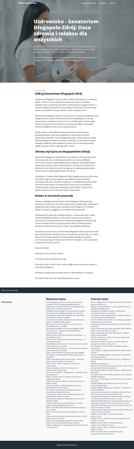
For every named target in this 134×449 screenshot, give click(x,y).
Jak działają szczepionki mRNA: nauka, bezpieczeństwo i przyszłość (65, 356)
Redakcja (102, 3)
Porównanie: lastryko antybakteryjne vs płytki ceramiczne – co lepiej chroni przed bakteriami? (111, 316)
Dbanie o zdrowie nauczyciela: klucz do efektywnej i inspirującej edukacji (64, 378)
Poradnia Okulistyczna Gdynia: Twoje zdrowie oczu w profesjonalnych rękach (109, 384)
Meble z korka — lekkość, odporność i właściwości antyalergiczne (63, 365)
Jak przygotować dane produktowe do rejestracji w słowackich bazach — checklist (64, 325)
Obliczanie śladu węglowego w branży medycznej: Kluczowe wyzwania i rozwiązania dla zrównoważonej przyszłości (111, 402)
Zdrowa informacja (27, 3)
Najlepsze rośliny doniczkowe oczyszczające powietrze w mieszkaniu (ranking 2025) (111, 308)
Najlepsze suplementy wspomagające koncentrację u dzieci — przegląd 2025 (67, 426)
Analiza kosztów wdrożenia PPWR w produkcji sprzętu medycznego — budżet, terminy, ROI (65, 308)
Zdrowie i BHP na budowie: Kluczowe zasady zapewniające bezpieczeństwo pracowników (111, 321)
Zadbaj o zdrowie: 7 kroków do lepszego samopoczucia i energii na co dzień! (110, 419)
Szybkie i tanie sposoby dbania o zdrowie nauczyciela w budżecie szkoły (65, 382)
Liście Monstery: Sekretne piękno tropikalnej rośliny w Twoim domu (109, 347)
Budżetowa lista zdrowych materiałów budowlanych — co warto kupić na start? (66, 336)
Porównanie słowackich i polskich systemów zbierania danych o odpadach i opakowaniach (65, 321)
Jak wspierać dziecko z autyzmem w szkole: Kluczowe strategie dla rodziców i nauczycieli (109, 343)
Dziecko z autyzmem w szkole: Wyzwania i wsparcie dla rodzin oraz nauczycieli (110, 338)
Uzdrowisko (40, 91)
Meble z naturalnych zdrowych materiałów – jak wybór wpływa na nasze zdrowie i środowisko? (65, 360)
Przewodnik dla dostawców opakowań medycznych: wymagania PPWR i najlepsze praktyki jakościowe (64, 303)
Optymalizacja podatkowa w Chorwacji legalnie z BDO (65, 328)
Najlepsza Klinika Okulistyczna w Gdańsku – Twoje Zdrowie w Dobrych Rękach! (111, 389)
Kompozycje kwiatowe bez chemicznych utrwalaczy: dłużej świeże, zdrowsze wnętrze (66, 417)
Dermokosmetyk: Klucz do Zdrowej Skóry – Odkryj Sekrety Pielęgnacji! (111, 371)
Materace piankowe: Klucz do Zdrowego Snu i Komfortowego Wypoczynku (62, 369)
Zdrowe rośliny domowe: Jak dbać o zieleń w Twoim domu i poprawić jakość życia (111, 303)
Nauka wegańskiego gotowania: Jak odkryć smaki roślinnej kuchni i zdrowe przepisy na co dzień (111, 330)
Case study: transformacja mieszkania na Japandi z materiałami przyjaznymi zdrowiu (64, 391)
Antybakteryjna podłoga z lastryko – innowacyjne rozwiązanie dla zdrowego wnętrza (108, 312)
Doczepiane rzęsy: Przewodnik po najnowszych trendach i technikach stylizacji (111, 376)
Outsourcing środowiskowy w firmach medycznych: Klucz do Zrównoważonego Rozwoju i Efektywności (111, 393)
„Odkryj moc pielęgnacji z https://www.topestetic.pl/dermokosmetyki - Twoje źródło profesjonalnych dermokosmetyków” (112, 366)
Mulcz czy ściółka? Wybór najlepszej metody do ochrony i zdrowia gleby (66, 409)
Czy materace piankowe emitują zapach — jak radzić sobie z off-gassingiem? (67, 373)
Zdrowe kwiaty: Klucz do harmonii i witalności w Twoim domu (65, 413)
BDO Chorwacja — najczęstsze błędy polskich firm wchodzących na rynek (63, 332)
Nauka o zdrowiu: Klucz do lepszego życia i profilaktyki (65, 353)
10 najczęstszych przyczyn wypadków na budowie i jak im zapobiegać (111, 325)
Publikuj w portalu (89, 3)
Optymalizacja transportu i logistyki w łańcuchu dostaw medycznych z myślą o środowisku (65, 316)
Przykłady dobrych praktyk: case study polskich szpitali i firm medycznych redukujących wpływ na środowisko (65, 312)
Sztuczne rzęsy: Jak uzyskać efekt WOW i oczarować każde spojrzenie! (111, 380)
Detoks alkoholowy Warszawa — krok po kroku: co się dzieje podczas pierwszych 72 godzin (67, 345)
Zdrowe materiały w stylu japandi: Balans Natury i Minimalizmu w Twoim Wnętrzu (63, 387)
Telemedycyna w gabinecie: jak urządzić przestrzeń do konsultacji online (65, 400)
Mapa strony (6, 302)
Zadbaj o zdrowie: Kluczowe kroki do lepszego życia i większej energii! (109, 428)
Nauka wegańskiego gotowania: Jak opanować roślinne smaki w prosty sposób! (110, 334)
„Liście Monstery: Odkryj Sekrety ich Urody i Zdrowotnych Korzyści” (111, 351)
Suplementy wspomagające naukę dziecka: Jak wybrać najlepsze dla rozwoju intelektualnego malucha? (64, 422)
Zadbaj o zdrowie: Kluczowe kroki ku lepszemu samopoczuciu (107, 415)
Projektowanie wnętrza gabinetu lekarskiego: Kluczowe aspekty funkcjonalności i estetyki (65, 395)
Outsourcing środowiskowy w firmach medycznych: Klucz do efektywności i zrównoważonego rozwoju (111, 398)
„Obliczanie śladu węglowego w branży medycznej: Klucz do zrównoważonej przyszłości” (111, 406)
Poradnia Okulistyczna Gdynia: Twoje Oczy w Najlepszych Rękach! (111, 360)
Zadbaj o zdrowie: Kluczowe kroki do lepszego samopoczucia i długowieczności (107, 424)
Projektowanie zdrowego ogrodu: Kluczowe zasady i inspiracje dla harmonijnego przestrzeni (64, 404)
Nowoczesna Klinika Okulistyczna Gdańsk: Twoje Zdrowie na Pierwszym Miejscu (111, 356)
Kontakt (112, 3)
